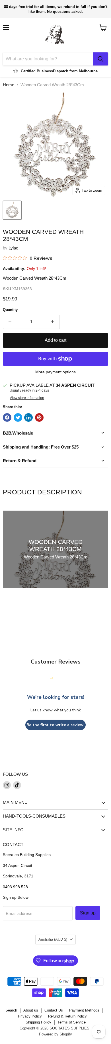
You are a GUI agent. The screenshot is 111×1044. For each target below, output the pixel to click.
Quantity (10, 310)
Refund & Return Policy (67, 1016)
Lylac (13, 247)
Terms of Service (71, 1022)
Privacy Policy (30, 1016)
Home (8, 84)
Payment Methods (84, 1010)
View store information (27, 398)
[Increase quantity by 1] (53, 322)
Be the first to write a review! (55, 725)
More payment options (55, 372)
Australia (52, 939)
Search (11, 1010)
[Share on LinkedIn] (28, 417)
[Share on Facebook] (7, 417)
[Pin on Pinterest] (39, 417)
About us (30, 1010)
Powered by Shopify (55, 1034)
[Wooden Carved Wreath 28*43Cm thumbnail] (12, 210)
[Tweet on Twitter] (18, 417)
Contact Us (53, 1010)
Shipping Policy (38, 1022)
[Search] (100, 58)
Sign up (88, 912)
